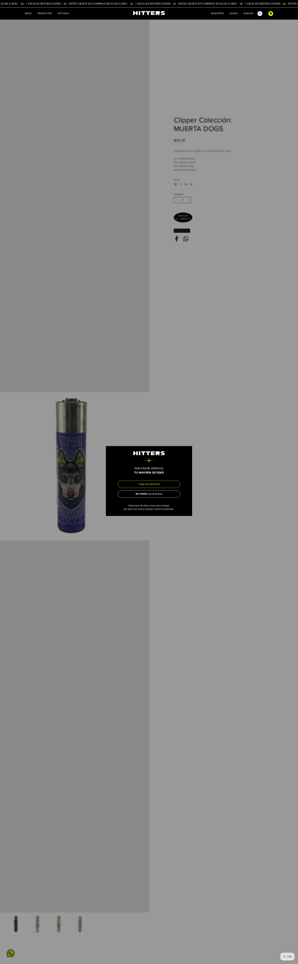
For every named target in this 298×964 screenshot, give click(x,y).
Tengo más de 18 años (149, 484)
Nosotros (217, 13)
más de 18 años (149, 494)
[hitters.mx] (149, 13)
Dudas (234, 13)
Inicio (28, 13)
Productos (45, 13)
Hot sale (63, 13)
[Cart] (270, 13)
